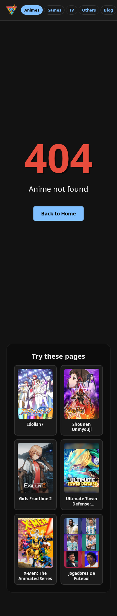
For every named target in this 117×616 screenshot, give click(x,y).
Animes (31, 10)
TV (71, 10)
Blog (108, 10)
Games (54, 10)
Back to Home (58, 213)
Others (89, 10)
